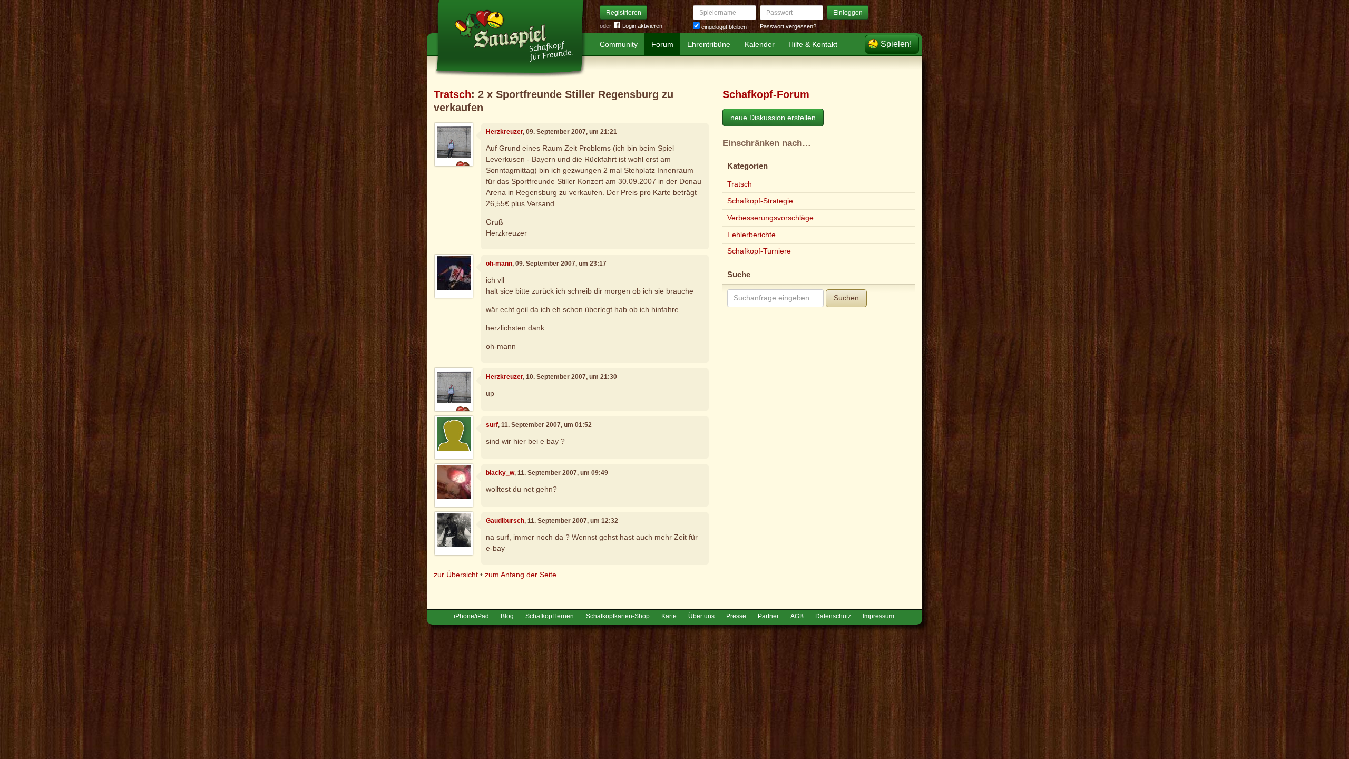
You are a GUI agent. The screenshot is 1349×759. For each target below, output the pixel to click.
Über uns (701, 616)
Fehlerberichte (751, 234)
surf (492, 425)
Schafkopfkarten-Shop (618, 616)
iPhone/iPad (471, 616)
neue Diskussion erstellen (773, 117)
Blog (507, 616)
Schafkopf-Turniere (759, 251)
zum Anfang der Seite (520, 574)
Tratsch (452, 94)
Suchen (846, 298)
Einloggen (848, 12)
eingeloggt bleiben (723, 27)
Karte (669, 616)
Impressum (878, 616)
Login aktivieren (642, 26)
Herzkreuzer (504, 131)
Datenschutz (833, 616)
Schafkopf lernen (549, 616)
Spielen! (896, 44)
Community (619, 44)
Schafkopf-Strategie (760, 201)
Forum (662, 44)
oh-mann (499, 263)
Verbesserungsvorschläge (770, 217)
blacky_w (500, 472)
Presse (736, 616)
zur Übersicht (456, 574)
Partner (768, 616)
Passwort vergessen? (788, 26)
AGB (797, 616)
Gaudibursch (505, 520)
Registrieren (623, 12)
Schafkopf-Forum (765, 94)
